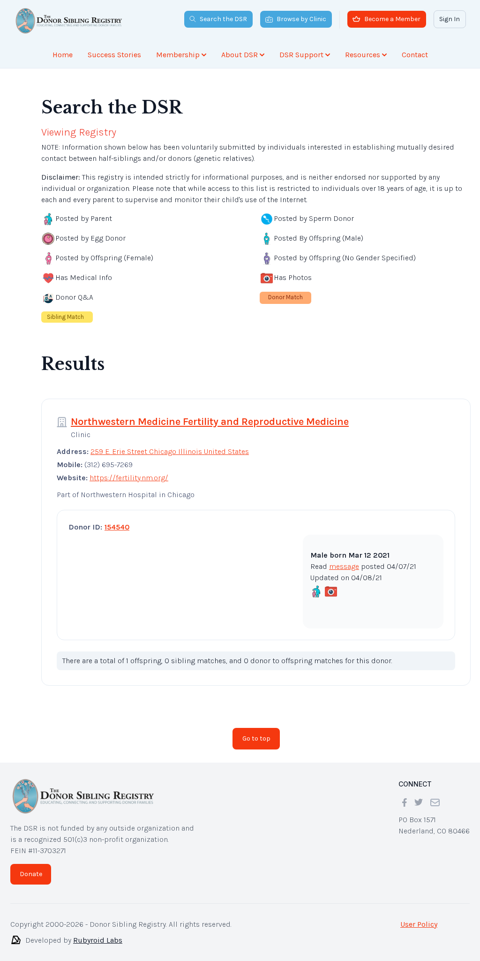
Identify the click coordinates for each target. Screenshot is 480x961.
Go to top (256, 738)
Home (62, 54)
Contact (415, 54)
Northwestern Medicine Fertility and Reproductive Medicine (210, 422)
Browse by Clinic (301, 19)
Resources (362, 54)
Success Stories (114, 54)
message (344, 566)
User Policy (418, 924)
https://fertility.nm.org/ (129, 477)
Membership (178, 54)
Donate (31, 874)
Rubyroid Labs (97, 940)
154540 (117, 526)
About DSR (239, 54)
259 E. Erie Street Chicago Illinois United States (169, 451)
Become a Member (392, 19)
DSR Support (301, 54)
